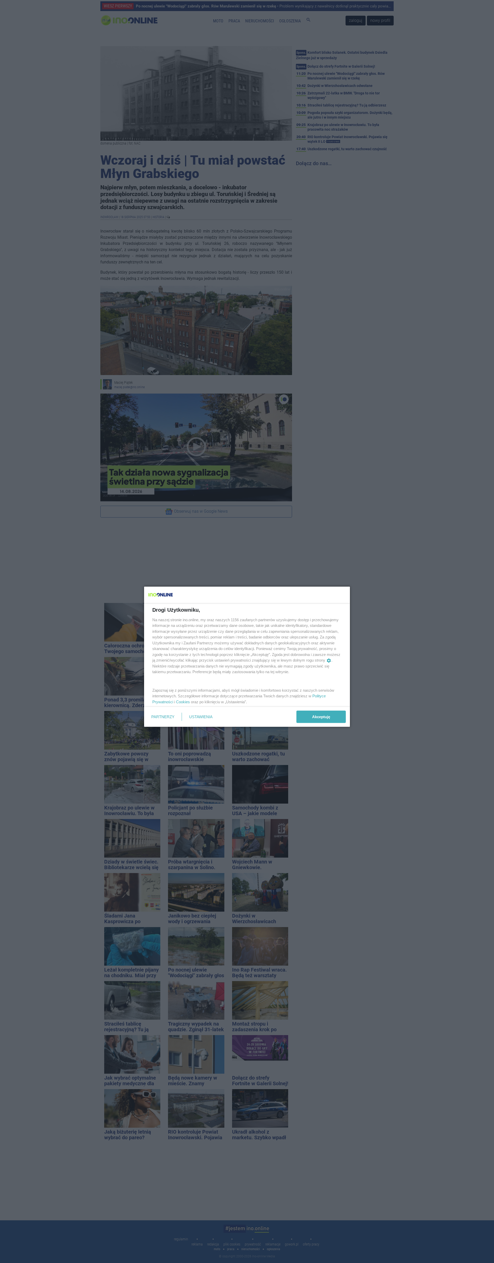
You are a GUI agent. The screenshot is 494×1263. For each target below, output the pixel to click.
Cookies (183, 701)
